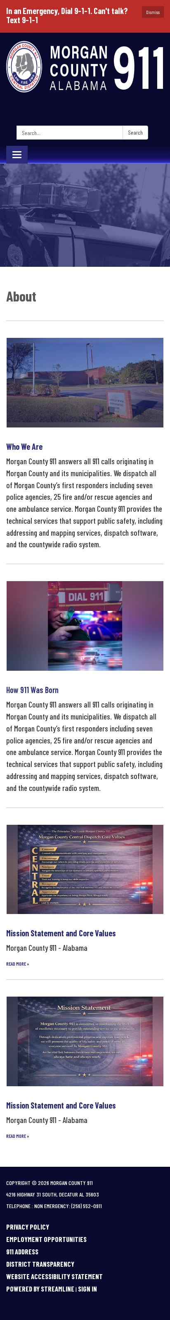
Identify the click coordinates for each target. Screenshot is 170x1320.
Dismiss (153, 12)
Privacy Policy (27, 1227)
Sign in (87, 1288)
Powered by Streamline (40, 1288)
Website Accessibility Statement (54, 1276)
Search (135, 132)
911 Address (22, 1251)
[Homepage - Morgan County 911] (85, 68)
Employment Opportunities (46, 1239)
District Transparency (40, 1264)
